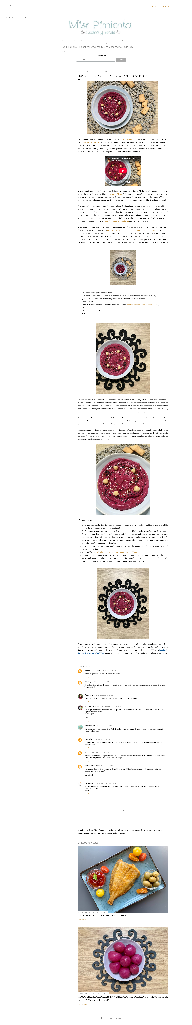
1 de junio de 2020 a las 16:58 (100, 752)
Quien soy (128, 47)
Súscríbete (101, 56)
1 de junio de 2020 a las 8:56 (101, 739)
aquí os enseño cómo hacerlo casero (142, 305)
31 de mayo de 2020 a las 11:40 (108, 682)
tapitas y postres (91, 682)
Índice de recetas (87, 47)
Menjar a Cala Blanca (93, 706)
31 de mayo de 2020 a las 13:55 (103, 695)
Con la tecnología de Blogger (113, 1018)
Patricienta (89, 695)
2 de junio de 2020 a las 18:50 (110, 766)
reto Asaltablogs (129, 139)
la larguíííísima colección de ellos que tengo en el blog (131, 230)
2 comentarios (82, 1004)
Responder (89, 677)
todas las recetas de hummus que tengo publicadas (117, 552)
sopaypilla (88, 739)
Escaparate (102, 47)
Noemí (87, 752)
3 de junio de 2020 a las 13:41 (108, 783)
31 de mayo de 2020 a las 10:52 (110, 670)
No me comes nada (92, 766)
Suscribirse (152, 7)
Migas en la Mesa (114, 194)
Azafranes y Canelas (90, 142)
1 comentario (82, 919)
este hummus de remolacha (117, 221)
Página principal (69, 47)
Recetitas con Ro (91, 726)
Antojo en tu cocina (92, 670)
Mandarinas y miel (92, 783)
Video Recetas (115, 47)
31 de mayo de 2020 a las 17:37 (111, 706)
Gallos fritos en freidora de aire (102, 915)
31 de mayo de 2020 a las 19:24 (108, 726)
